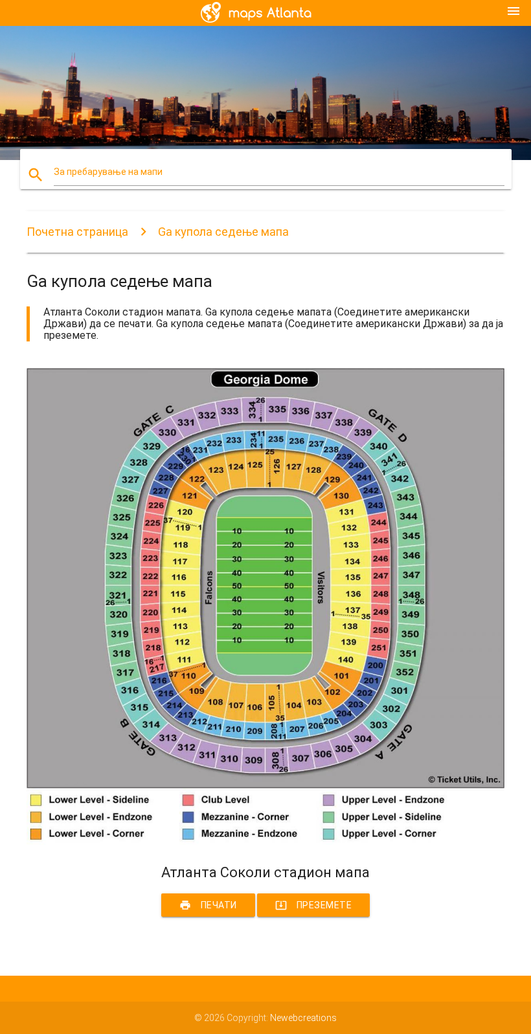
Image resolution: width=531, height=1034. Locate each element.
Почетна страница (77, 231)
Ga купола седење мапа (223, 231)
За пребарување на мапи (108, 172)
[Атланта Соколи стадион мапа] (265, 841)
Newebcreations (303, 1018)
